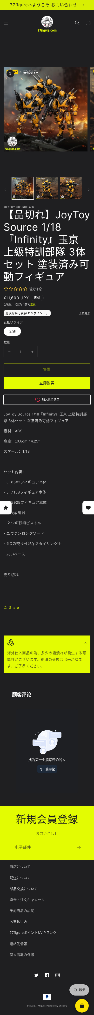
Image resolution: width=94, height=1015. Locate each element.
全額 (12, 331)
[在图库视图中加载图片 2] (47, 188)
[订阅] (79, 847)
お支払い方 (18, 921)
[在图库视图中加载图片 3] (71, 188)
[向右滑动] (88, 189)
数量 (7, 342)
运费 (32, 304)
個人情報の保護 (22, 955)
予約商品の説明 (22, 911)
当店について (20, 867)
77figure (41, 1006)
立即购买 (47, 383)
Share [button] (14, 607)
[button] (6, 23)
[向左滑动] (5, 189)
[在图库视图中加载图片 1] (23, 188)
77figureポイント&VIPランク (33, 932)
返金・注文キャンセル (27, 900)
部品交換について (24, 889)
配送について (20, 878)
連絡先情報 (18, 944)
